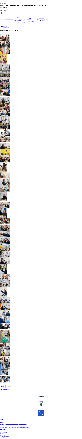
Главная (1, 19)
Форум (38, 19)
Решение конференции (30, 21)
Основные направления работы (20, 19)
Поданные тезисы (18, 18)
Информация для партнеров (13, 424)
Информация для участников (9, 19)
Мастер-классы (11, 427)
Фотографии (4, 388)
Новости (17, 17)
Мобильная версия (4, 1)
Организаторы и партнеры (20, 20)
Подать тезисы (43, 20)
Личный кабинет (41, 18)
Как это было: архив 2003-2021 (20, 22)
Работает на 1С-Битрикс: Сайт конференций (6, 435)
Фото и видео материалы (5, 27)
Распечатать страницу (3, 432)
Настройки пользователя (44, 19)
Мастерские (29, 19)
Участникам (4, 17)
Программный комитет (19, 21)
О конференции (4, 26)
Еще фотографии (3, 382)
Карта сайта (2, 433)
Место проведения (2, 429)
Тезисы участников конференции (32, 20)
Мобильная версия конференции (5, 436)
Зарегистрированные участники (6, 384)
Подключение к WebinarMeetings (9, 20)
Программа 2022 (29, 18)
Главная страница (4, 25)
